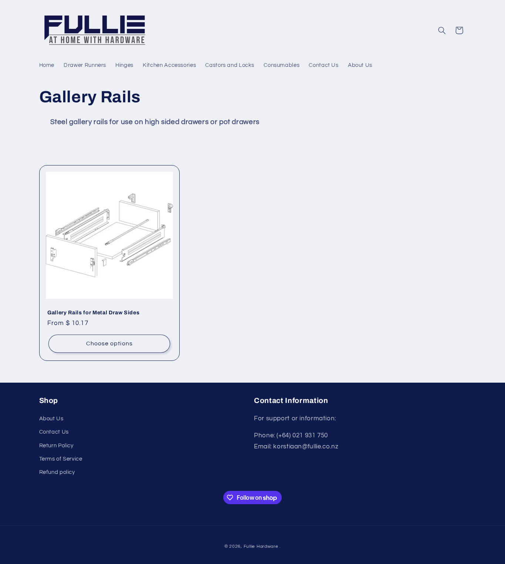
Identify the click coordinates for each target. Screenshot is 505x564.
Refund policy (57, 472)
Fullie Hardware (261, 546)
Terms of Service (60, 459)
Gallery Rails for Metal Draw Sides (93, 312)
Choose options (109, 343)
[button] (441, 30)
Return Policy (56, 445)
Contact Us (54, 432)
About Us (51, 418)
